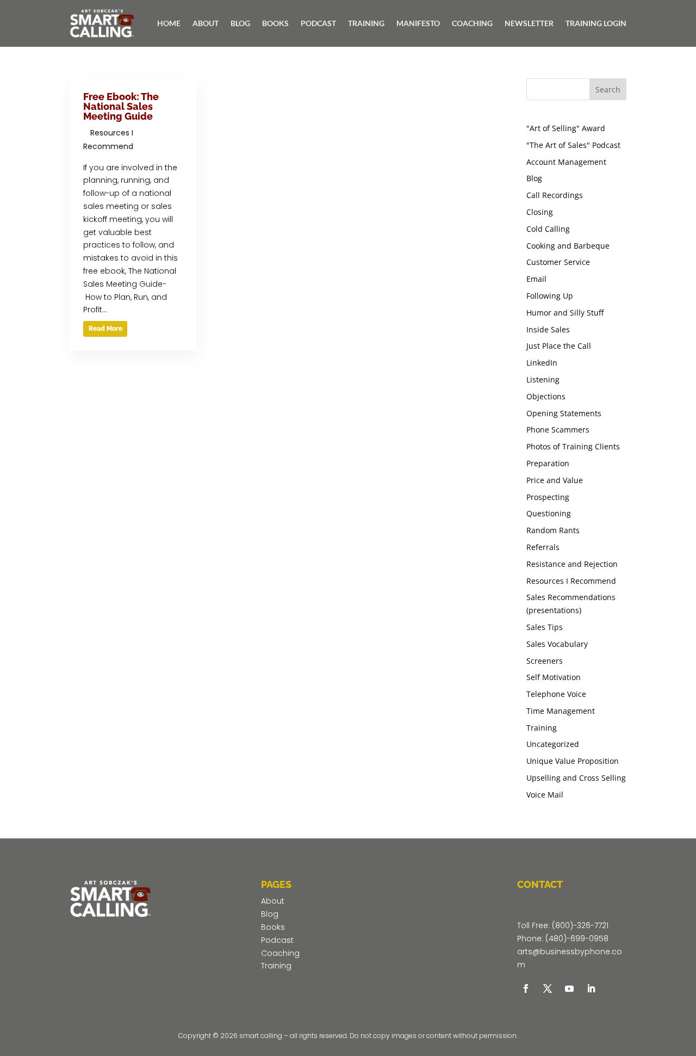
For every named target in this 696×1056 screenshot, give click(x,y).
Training (541, 727)
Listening (543, 379)
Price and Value (554, 480)
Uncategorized (552, 744)
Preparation (547, 463)
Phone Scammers (557, 429)
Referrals (543, 547)
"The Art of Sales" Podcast (573, 145)
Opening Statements (563, 413)
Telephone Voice (556, 694)
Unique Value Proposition (572, 761)
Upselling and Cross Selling (576, 778)
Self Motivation (553, 677)
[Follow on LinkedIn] (591, 988)
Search (607, 89)
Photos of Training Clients (573, 446)
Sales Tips (544, 627)
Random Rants (553, 530)
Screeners (544, 661)
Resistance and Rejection (572, 564)
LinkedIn (541, 362)
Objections (546, 396)
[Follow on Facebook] (526, 988)
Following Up (549, 296)
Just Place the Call (558, 346)
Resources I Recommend (571, 581)
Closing (539, 212)
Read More (105, 328)
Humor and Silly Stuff (565, 312)
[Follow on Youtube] (569, 988)
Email (536, 279)
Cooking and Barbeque (568, 245)
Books (273, 927)
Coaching (280, 953)
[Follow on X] (547, 988)
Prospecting (547, 497)
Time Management (560, 711)
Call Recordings (554, 195)
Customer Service (558, 262)
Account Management (566, 162)
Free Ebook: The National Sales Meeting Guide (121, 106)
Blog (534, 178)
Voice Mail (544, 794)
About (272, 901)
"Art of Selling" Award (565, 128)
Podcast (277, 940)
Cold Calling (548, 229)
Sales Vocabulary (557, 644)
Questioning (548, 513)
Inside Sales (548, 329)
